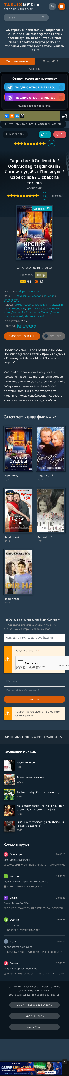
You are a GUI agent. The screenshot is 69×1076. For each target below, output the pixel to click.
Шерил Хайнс (40, 312)
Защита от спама (26, 650)
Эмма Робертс (24, 304)
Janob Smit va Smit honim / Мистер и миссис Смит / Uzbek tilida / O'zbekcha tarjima (36, 864)
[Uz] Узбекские (27, 325)
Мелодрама (11, 299)
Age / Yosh (34, 1027)
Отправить (35, 699)
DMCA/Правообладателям (34, 1004)
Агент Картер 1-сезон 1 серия (24, 886)
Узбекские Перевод (28, 296)
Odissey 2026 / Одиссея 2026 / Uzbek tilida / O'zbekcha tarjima (36, 973)
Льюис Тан (18, 308)
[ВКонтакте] (7, 116)
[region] (34, 91)
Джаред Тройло (21, 312)
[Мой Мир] (17, 116)
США (20, 268)
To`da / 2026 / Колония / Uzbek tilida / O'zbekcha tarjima (36, 908)
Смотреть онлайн (22, 336)
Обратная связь (34, 1015)
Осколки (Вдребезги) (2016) (23, 930)
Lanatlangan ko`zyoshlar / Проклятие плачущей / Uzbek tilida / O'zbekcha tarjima (36, 951)
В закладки (16, 134)
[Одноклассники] (12, 116)
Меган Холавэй (34, 316)
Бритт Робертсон (37, 308)
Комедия (48, 296)
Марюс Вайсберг (29, 291)
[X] (22, 116)
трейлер (56, 336)
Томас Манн (42, 304)
